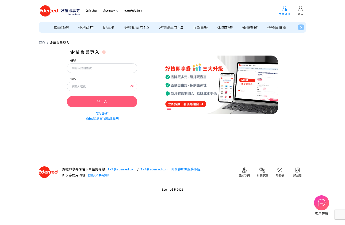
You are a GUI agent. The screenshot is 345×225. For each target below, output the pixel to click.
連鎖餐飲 (250, 27)
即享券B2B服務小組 (185, 169)
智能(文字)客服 (98, 175)
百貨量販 (200, 27)
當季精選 (61, 27)
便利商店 (86, 27)
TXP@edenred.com (121, 169)
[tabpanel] (219, 85)
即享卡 (109, 27)
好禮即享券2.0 (170, 27)
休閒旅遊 (225, 27)
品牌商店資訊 (133, 10)
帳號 (73, 60)
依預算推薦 (276, 27)
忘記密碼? (102, 113)
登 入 (102, 101)
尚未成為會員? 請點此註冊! (102, 118)
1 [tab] (169, 109)
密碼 (73, 79)
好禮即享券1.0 (136, 27)
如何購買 (92, 10)
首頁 (42, 42)
